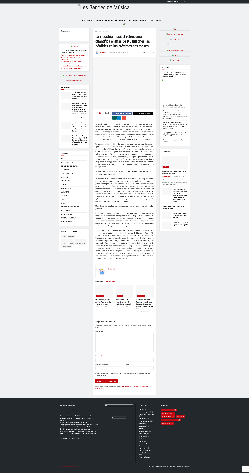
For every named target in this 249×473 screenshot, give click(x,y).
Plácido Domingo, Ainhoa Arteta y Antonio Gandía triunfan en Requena (103, 302)
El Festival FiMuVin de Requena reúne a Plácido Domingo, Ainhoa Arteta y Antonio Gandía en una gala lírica (144, 304)
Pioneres (64, 243)
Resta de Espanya (67, 214)
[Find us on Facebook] (182, 1)
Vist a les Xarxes (67, 222)
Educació (64, 177)
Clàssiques (100, 296)
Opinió (129, 20)
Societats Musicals (68, 218)
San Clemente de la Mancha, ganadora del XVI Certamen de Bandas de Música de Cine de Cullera (79, 127)
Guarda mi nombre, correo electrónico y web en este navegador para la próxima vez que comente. (124, 374)
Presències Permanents (70, 207)
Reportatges (109, 20)
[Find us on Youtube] (189, 1)
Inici (83, 20)
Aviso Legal (150, 466)
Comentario (99, 331)
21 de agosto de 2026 (142, 311)
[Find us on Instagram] (187, 1)
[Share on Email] (124, 118)
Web (127, 364)
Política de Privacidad (162, 466)
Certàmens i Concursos (70, 166)
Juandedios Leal (67, 240)
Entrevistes (99, 20)
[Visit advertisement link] (124, 25)
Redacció (103, 52)
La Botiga (158, 20)
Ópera (63, 199)
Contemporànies (67, 173)
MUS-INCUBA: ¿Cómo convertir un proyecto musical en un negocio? (123, 302)
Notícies (89, 20)
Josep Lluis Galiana (68, 236)
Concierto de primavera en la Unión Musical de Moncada (180, 215)
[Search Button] (166, 20)
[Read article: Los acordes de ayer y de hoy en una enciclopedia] (166, 225)
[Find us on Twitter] (184, 1)
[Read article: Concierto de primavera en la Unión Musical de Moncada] (166, 215)
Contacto (172, 466)
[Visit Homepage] (124, 10)
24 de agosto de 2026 (101, 306)
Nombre (98, 356)
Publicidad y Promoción (183, 466)
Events (135, 20)
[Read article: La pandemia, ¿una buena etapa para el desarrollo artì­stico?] (175, 162)
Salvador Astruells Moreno (78, 243)
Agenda (63, 158)
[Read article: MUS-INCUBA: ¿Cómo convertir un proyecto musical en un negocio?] (124, 291)
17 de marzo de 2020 (114, 52)
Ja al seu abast (66, 188)
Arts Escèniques (120, 20)
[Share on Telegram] (119, 118)
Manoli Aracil (166, 176)
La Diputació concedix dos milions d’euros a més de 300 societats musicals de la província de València (175, 134)
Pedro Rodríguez (80, 240)
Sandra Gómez (66, 246)
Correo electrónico (102, 365)
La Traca (150, 20)
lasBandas (143, 20)
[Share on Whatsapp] (114, 118)
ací (80, 68)
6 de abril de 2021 (176, 176)
